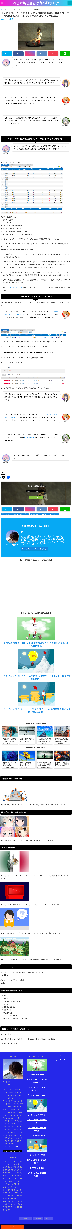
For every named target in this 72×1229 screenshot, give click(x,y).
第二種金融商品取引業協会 (11, 1001)
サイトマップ (38, 1218)
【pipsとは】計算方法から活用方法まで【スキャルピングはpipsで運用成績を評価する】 (30, 933)
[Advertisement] (36, 585)
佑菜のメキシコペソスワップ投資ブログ (15, 514)
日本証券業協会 (7, 1013)
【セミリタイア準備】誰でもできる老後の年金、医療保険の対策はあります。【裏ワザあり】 (31, 960)
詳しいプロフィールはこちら (35, 549)
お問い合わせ (48, 1218)
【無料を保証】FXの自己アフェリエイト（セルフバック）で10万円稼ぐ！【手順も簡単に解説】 (33, 805)
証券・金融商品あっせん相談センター (14, 1018)
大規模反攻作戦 (29, 438)
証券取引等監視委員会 (9, 1016)
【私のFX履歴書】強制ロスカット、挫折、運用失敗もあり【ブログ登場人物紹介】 (28, 840)
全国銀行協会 (6, 1010)
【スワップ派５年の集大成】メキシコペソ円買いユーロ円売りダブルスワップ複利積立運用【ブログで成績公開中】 (35, 877)
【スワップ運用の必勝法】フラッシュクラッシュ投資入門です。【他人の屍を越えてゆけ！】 (31, 905)
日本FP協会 (6, 1004)
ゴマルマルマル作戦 (15, 287)
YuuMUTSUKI (12, 545)
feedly (36, 497)
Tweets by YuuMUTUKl (58, 1060)
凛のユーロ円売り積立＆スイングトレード (44, 514)
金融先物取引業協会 (8, 998)
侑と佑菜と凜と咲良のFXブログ (36, 3)
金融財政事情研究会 (8, 1007)
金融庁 (4, 996)
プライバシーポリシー (25, 1218)
